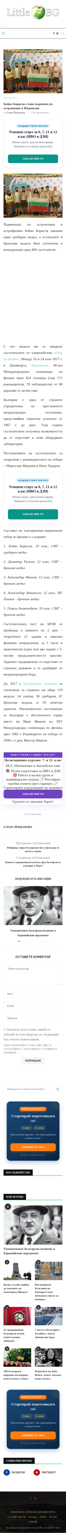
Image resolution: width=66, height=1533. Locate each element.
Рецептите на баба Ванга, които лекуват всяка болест (48, 1375)
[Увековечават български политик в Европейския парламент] (33, 905)
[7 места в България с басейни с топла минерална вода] (48, 1316)
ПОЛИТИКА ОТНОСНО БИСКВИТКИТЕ (33, 1512)
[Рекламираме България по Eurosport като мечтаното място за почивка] (48, 1271)
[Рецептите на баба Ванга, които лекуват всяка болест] (48, 1357)
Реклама (32, 1517)
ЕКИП (43, 1517)
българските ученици (40, 683)
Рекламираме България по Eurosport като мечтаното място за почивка (46, 1292)
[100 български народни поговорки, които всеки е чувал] (17, 1357)
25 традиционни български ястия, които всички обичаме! (14, 1335)
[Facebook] (54, 33)
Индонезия (40, 365)
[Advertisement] (33, 301)
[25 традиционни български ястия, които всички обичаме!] (17, 1316)
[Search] (62, 33)
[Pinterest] (57, 33)
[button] (7, 914)
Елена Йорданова (16, 112)
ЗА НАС (53, 1517)
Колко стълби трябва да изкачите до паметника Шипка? (16, 1288)
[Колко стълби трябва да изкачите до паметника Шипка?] (17, 1271)
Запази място (33, 158)
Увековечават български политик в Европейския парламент (29, 1251)
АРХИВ (33, 1522)
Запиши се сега (33, 1147)
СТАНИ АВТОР (17, 1517)
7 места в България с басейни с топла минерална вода (47, 1333)
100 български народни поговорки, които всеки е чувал (16, 1375)
